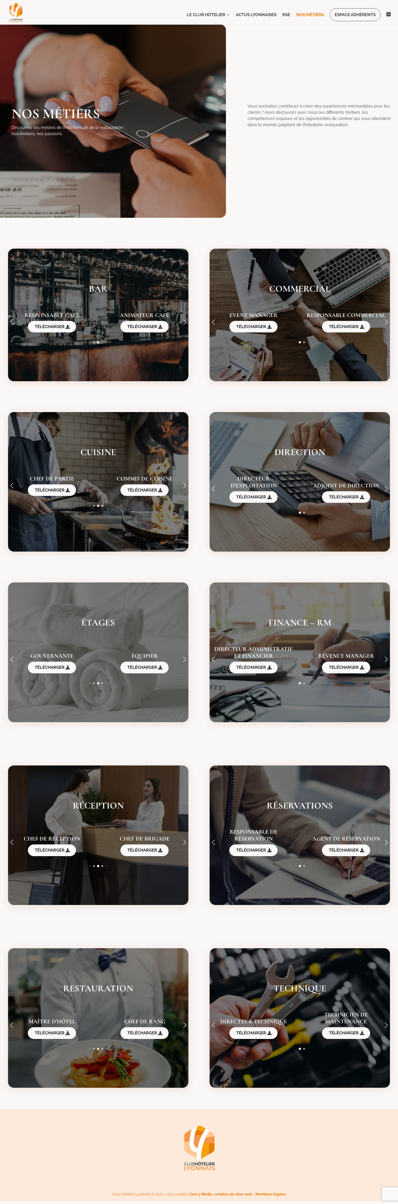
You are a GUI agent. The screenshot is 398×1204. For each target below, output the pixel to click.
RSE (286, 15)
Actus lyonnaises (256, 15)
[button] (184, 322)
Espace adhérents (355, 14)
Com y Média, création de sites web (220, 1194)
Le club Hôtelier (206, 15)
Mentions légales (270, 1194)
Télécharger (49, 326)
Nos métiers (310, 15)
